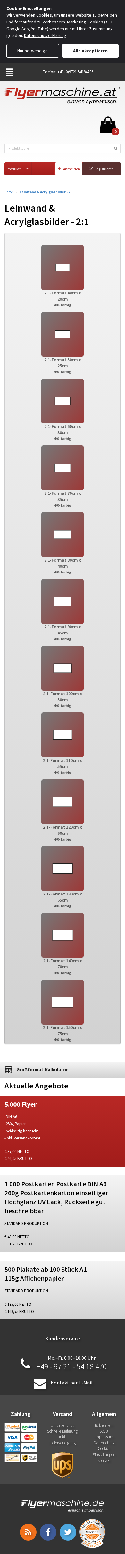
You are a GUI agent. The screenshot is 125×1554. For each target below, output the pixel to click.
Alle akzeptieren (90, 51)
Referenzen (104, 1425)
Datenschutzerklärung (45, 35)
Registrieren (104, 168)
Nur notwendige (32, 51)
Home (8, 192)
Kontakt (104, 1460)
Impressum (104, 1437)
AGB (104, 1431)
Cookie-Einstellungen (104, 1451)
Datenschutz (104, 1442)
